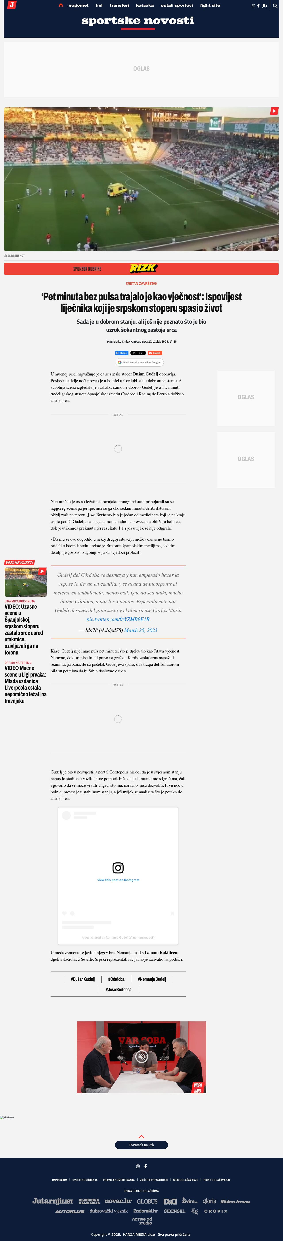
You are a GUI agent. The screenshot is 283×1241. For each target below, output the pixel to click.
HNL (99, 5)
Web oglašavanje (185, 1180)
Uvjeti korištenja (85, 1180)
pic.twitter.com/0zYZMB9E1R (118, 618)
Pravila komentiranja (119, 1180)
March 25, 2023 (141, 629)
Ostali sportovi (177, 5)
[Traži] (275, 6)
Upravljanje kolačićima (141, 1191)
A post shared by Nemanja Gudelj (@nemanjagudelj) (118, 937)
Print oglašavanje (217, 1180)
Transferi (119, 5)
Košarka (145, 5)
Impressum (59, 1180)
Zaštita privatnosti (154, 1180)
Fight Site (210, 5)
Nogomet (79, 5)
